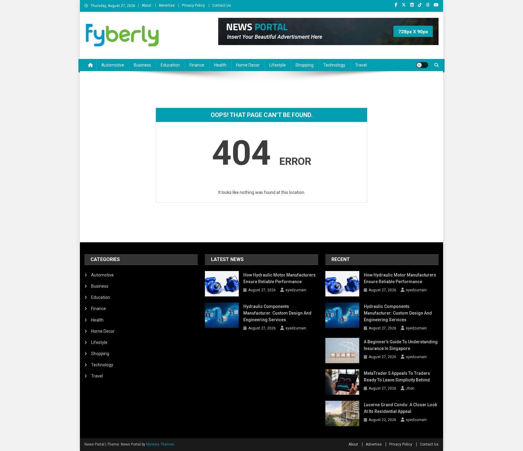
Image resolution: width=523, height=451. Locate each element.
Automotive (112, 65)
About (146, 5)
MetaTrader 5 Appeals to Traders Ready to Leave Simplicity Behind (397, 376)
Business (142, 65)
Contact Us (221, 5)
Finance (196, 65)
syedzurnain (295, 290)
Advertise (167, 5)
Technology (334, 65)
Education (170, 65)
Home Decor (248, 65)
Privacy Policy (193, 5)
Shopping (304, 65)
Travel (361, 65)
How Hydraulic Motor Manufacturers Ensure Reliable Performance (279, 278)
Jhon (410, 388)
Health (220, 65)
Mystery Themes (160, 444)
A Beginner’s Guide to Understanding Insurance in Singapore (401, 345)
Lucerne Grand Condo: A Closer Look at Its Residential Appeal (400, 408)
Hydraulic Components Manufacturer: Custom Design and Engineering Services (277, 313)
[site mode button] (422, 65)
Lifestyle (277, 65)
